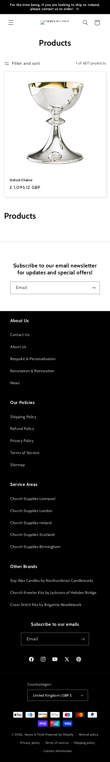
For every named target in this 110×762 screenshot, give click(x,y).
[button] (11, 22)
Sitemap (17, 464)
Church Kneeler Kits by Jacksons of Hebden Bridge (53, 592)
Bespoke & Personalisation (33, 358)
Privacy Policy (22, 440)
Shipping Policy (23, 416)
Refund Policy (22, 428)
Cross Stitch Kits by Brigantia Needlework (46, 604)
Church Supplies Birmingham (35, 546)
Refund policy (88, 734)
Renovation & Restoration (32, 371)
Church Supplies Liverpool (33, 498)
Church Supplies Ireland (31, 522)
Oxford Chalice (21, 180)
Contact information (57, 751)
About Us (18, 346)
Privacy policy (30, 743)
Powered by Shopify (59, 734)
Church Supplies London (31, 510)
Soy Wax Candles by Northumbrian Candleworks (51, 580)
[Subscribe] (94, 288)
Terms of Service (25, 452)
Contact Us (19, 334)
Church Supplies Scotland (32, 534)
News (15, 383)
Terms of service (57, 743)
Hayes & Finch (35, 734)
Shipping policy (84, 743)
